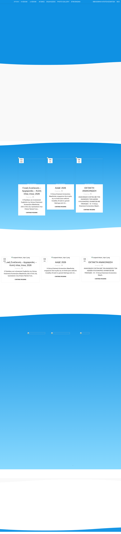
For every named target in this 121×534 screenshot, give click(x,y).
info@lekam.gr (40, 513)
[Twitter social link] (12, 515)
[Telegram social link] (25, 515)
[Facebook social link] (8, 515)
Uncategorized (31, 184)
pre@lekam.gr (40, 517)
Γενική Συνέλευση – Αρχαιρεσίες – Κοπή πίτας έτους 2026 (31, 191)
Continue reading (31, 212)
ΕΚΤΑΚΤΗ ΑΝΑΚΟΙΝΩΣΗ (100, 262)
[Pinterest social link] (16, 515)
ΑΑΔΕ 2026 (60, 188)
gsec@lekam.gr (40, 520)
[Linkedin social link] (21, 515)
